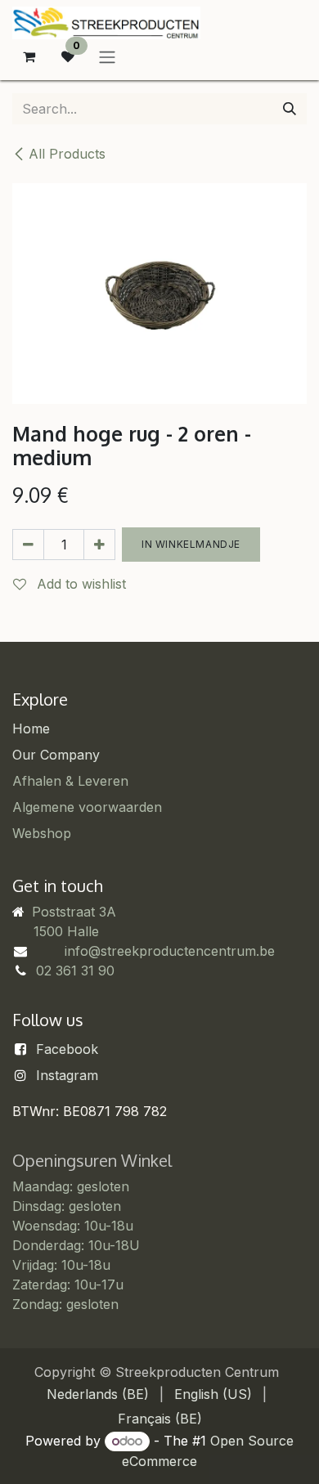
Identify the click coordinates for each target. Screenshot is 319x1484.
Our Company (56, 754)
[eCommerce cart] (28, 56)
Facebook (67, 1049)
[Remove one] (28, 544)
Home (31, 728)
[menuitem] (98, 1394)
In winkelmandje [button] (191, 544)
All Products (67, 154)
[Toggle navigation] (107, 56)
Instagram (67, 1075)
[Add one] (99, 544)
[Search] (289, 108)
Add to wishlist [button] (79, 584)
